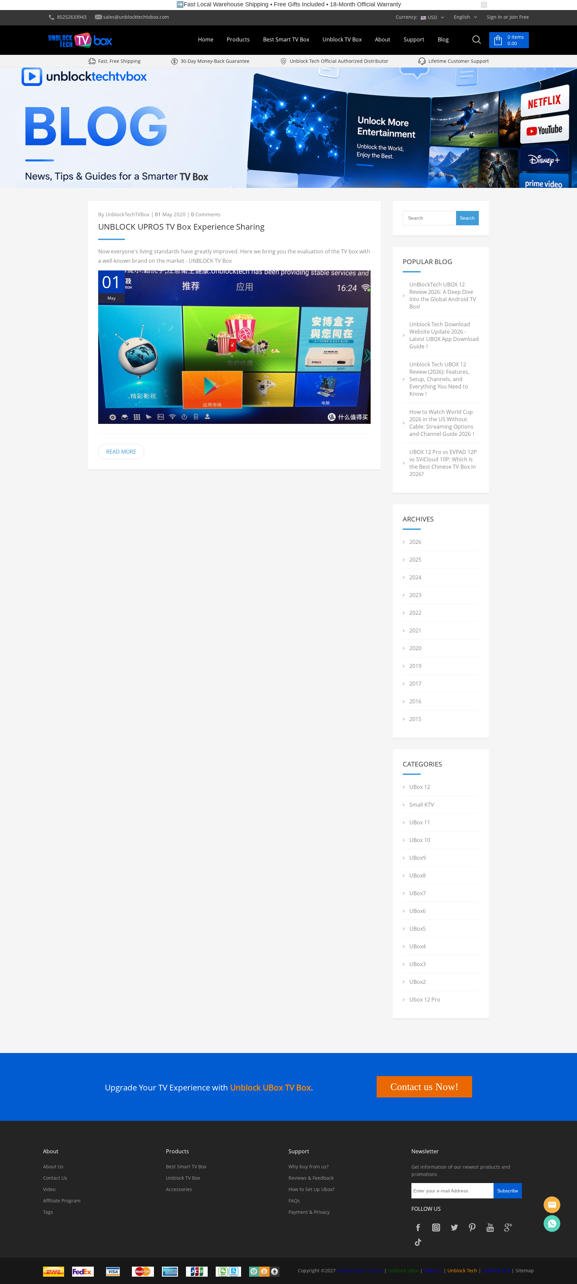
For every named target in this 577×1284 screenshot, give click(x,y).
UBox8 (417, 875)
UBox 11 (419, 822)
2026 (415, 542)
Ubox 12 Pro (424, 999)
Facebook (418, 1227)
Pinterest (472, 1227)
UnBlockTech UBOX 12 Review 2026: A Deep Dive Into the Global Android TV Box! (442, 295)
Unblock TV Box (342, 39)
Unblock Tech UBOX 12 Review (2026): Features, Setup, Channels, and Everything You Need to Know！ (439, 379)
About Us (53, 1166)
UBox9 (417, 857)
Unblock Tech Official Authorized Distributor (339, 61)
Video (49, 1189)
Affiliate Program (61, 1200)
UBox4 (417, 946)
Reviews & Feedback (311, 1178)
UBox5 (417, 928)
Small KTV (421, 804)
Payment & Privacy (309, 1212)
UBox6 (417, 911)
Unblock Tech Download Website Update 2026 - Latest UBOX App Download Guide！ (444, 335)
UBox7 (417, 893)
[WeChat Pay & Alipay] (232, 1271)
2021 (415, 630)
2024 (415, 577)
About (382, 39)
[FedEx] (86, 1271)
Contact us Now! (424, 1086)
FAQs (294, 1200)
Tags (48, 1212)
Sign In (494, 17)
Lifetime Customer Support (458, 61)
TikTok (418, 1242)
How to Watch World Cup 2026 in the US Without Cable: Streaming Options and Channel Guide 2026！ (442, 423)
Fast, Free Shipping (119, 61)
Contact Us (55, 1178)
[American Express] (173, 1271)
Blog (443, 39)
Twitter (454, 1227)
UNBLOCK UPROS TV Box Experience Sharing (181, 226)
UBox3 (417, 964)
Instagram (436, 1227)
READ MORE (121, 451)
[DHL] (57, 1271)
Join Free (519, 17)
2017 (415, 683)
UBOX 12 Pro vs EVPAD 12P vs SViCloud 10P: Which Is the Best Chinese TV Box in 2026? (443, 463)
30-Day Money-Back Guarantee (215, 61)
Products (238, 39)
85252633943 (71, 17)
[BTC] (267, 1271)
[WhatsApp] (552, 1223)
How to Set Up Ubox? (311, 1189)
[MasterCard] (146, 1271)
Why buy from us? (308, 1166)
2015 (415, 719)
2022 (415, 612)
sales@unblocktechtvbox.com (136, 17)
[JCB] (200, 1271)
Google (508, 1227)
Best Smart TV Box (286, 39)
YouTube (490, 1227)
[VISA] (116, 1271)
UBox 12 (419, 787)
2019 (415, 666)
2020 (415, 648)
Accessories (179, 1189)
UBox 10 (419, 840)
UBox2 (417, 981)
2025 (415, 559)
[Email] (552, 1204)
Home (205, 39)
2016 (415, 701)
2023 (415, 595)
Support (414, 39)
